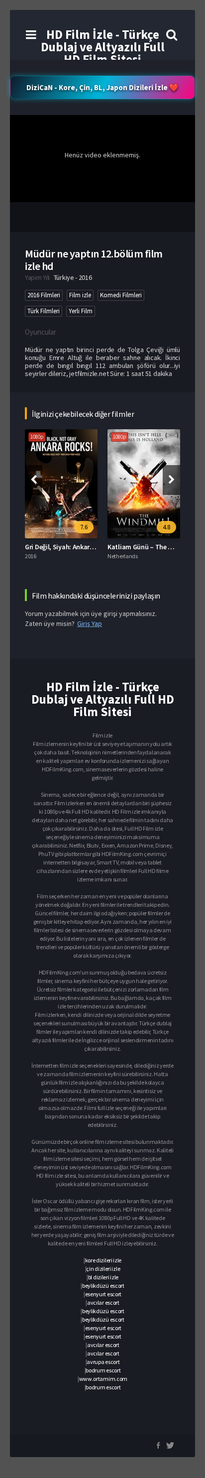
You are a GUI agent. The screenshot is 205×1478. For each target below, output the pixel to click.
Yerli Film (81, 311)
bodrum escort (103, 1370)
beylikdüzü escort (103, 1285)
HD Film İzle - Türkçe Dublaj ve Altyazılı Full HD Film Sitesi (103, 46)
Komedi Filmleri (121, 295)
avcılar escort (103, 1302)
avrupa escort (103, 1361)
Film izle (80, 295)
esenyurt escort (103, 1294)
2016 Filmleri (43, 295)
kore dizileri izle (103, 1260)
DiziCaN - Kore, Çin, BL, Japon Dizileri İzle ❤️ (102, 87)
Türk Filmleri (43, 311)
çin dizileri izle (103, 1268)
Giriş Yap (89, 623)
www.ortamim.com (103, 1378)
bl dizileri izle (103, 1277)
